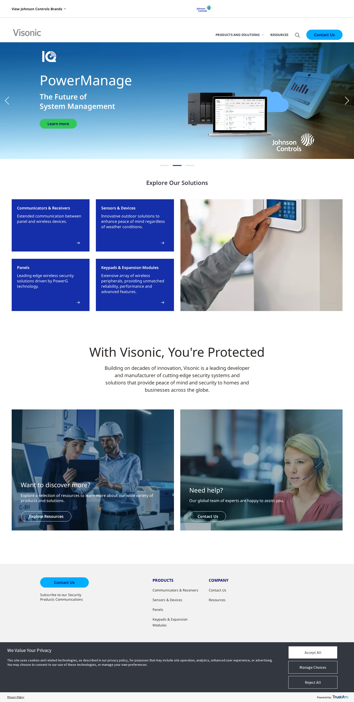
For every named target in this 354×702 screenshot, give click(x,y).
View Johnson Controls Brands (37, 9)
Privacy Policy (15, 697)
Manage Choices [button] (313, 667)
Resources (279, 35)
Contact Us (324, 34)
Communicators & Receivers (175, 590)
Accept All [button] (313, 652)
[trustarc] (340, 697)
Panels (158, 609)
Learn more (58, 123)
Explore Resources (46, 516)
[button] (9, 100)
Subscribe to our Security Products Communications (61, 597)
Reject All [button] (313, 682)
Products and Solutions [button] (238, 35)
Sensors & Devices (167, 600)
